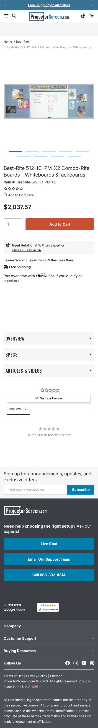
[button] (6, 15)
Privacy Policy (36, 676)
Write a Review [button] (51, 398)
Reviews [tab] (15, 409)
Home (8, 41)
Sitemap (56, 676)
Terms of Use (13, 676)
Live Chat (49, 543)
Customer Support (20, 638)
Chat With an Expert (45, 245)
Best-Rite (22, 41)
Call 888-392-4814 (26, 250)
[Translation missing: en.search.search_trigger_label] (14, 16)
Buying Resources (20, 650)
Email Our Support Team (49, 559)
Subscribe (81, 489)
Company (12, 626)
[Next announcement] (92, 5)
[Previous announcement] (6, 5)
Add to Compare (21, 195)
